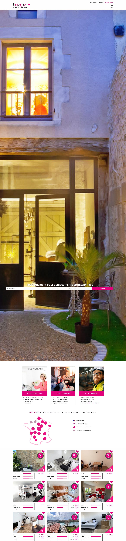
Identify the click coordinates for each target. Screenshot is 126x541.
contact (101, 2)
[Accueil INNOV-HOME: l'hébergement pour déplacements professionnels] (24, 5)
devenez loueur (109, 2)
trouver (103, 288)
